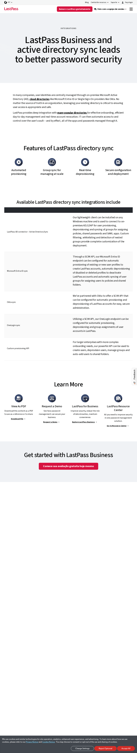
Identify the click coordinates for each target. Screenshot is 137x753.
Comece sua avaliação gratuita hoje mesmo (68, 466)
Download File (17, 419)
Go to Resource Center (117, 426)
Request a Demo (50, 422)
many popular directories (72, 113)
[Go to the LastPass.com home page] (11, 9)
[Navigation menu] (131, 9)
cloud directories (40, 99)
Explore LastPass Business (83, 422)
